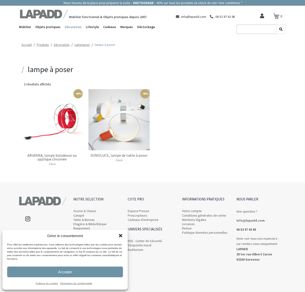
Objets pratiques (48, 27)
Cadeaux (109, 27)
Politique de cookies (47, 283)
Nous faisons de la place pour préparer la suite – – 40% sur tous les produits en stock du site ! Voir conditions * (152, 3)
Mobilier (25, 27)
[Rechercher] (280, 29)
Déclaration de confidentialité (76, 283)
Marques (126, 27)
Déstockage (146, 27)
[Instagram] (27, 218)
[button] (120, 235)
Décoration (73, 27)
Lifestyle (92, 27)
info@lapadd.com (250, 220)
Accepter (65, 272)
